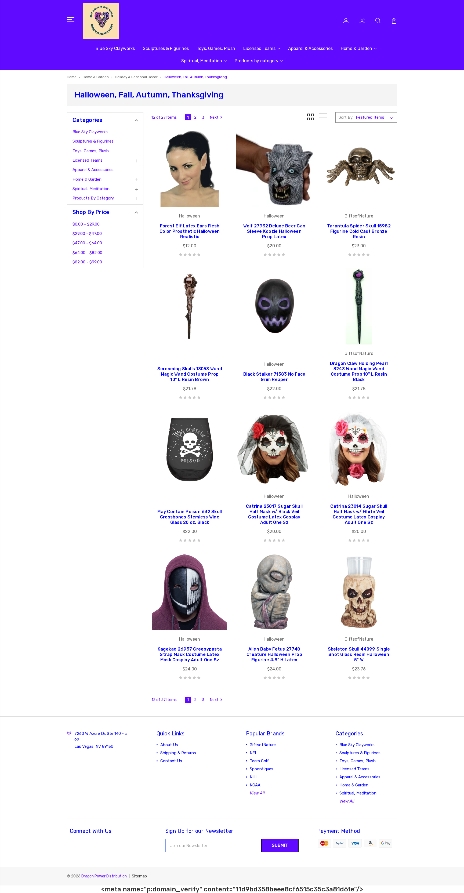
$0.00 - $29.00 (86, 224)
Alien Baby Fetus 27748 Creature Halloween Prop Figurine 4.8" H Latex (274, 654)
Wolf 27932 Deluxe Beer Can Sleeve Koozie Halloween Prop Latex (274, 231)
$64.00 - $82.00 (87, 252)
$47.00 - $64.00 (87, 243)
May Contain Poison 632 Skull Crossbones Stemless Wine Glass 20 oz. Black (189, 517)
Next (214, 117)
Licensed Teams (259, 48)
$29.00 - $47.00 (87, 233)
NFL (253, 752)
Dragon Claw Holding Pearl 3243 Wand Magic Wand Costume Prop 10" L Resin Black (359, 371)
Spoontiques (261, 769)
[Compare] (362, 24)
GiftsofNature (263, 744)
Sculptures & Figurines (166, 48)
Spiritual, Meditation (201, 60)
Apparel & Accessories (310, 48)
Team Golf (259, 760)
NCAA (255, 785)
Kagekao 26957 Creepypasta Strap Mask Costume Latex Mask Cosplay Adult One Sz (190, 654)
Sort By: (346, 117)
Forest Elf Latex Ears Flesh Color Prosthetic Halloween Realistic (190, 231)
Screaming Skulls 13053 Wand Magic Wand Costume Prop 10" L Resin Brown (189, 374)
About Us (169, 744)
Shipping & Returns (178, 752)
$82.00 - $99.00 (87, 262)
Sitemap (139, 876)
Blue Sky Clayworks (115, 48)
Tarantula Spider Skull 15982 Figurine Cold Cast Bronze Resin (359, 231)
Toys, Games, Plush (216, 48)
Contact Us (171, 760)
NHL (254, 777)
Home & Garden (356, 48)
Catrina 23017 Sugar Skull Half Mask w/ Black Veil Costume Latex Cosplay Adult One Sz (274, 514)
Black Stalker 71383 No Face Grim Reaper (274, 377)
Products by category (256, 60)
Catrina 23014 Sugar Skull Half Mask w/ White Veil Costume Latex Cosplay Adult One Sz (358, 514)
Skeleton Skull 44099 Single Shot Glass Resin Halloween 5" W (359, 654)
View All (257, 793)
